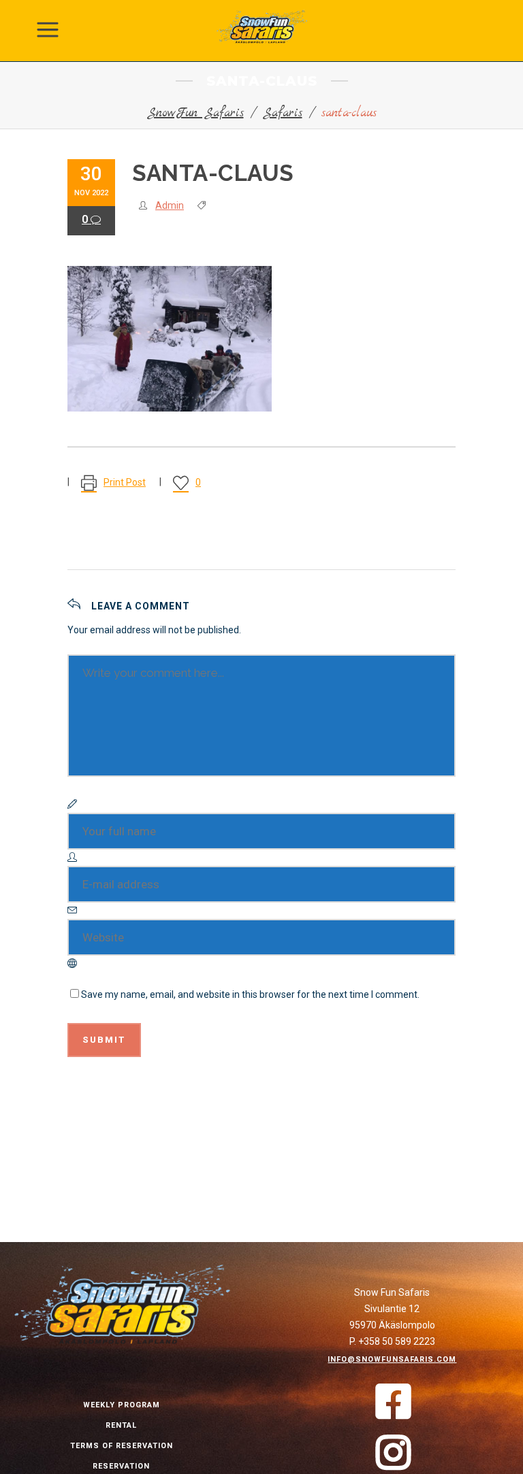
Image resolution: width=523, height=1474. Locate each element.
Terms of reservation (121, 1445)
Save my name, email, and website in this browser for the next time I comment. (250, 994)
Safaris (282, 113)
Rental (121, 1425)
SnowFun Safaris (195, 113)
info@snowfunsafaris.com (392, 1359)
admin (169, 205)
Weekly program (121, 1405)
